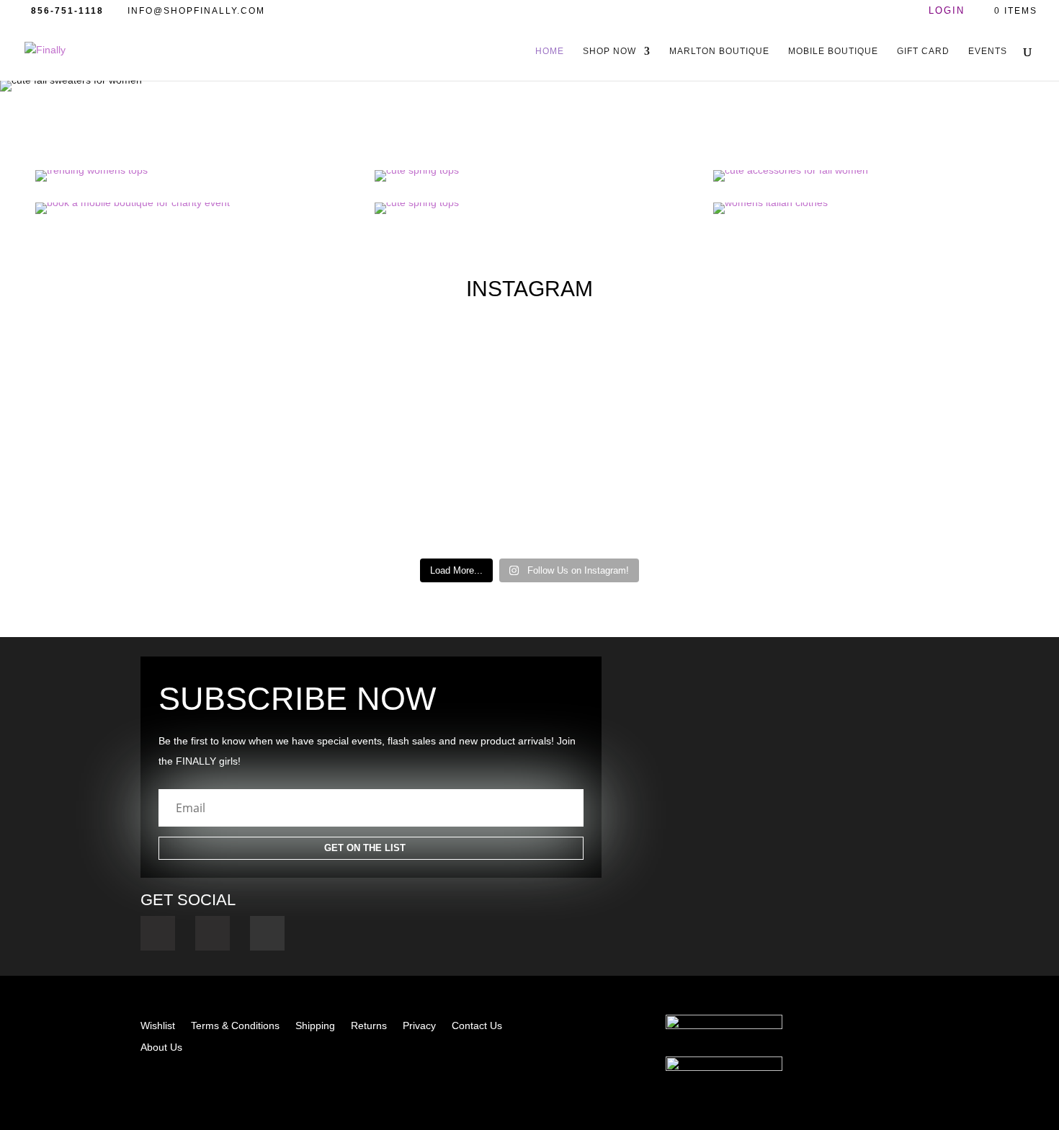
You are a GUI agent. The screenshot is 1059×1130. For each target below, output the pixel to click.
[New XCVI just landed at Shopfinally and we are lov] (860, 486)
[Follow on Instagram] (212, 933)
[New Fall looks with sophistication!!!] (993, 390)
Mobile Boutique (833, 51)
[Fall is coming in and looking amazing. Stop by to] (65, 495)
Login (947, 11)
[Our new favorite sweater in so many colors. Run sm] (993, 495)
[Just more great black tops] (595, 478)
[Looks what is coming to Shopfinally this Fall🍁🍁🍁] (198, 478)
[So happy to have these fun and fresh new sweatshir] (198, 407)
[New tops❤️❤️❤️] (728, 469)
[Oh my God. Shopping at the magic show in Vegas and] (463, 503)
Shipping (315, 1025)
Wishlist (157, 1025)
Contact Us (477, 1025)
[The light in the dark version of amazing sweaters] (330, 495)
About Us (161, 1047)
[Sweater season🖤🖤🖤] (728, 382)
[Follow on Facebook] (157, 933)
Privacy (419, 1025)
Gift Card (923, 51)
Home (549, 51)
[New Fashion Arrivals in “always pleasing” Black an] (65, 398)
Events (987, 51)
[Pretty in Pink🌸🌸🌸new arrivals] (330, 390)
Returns (369, 1025)
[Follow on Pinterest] (267, 933)
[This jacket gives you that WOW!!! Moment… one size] (595, 398)
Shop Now (609, 51)
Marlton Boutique (719, 51)
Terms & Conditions (235, 1025)
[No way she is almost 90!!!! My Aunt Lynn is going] (463, 416)
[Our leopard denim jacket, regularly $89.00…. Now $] (860, 407)
